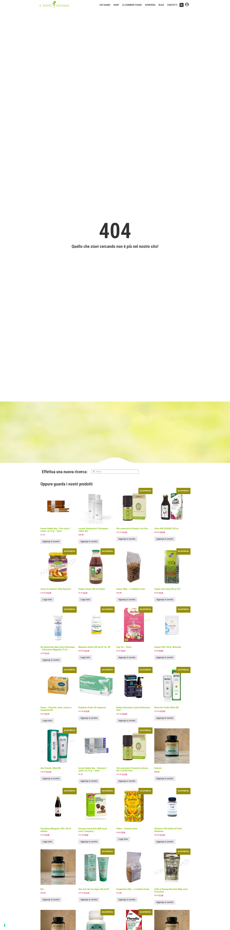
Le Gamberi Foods (132, 5)
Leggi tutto (47, 599)
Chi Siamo (104, 5)
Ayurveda (150, 5)
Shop (116, 5)
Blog (161, 5)
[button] (182, 5)
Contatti (172, 5)
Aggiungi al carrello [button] (51, 541)
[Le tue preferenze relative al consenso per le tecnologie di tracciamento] (4, 925)
